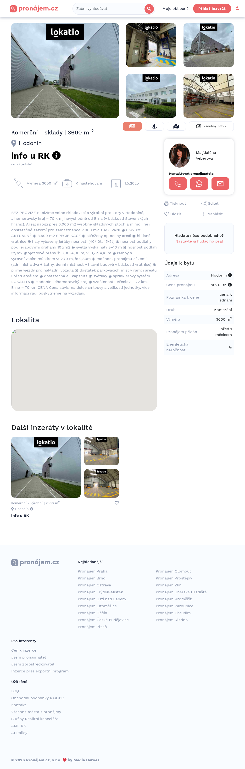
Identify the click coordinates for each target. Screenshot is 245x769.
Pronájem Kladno (172, 620)
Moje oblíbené (175, 8)
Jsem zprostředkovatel (32, 664)
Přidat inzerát (212, 8)
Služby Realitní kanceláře (34, 719)
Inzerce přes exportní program (40, 671)
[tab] (132, 126)
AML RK (18, 725)
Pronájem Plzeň (92, 626)
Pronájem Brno (92, 578)
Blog (15, 691)
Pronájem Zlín (169, 585)
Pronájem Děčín (92, 613)
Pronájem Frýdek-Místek (100, 592)
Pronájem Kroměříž (174, 599)
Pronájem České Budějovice (103, 620)
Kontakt (18, 705)
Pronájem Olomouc (174, 571)
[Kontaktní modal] (220, 183)
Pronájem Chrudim (173, 613)
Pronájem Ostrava (94, 585)
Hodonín (30, 143)
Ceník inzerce (23, 650)
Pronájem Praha (92, 571)
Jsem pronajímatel (28, 657)
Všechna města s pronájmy (36, 712)
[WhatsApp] (199, 183)
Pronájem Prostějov (174, 578)
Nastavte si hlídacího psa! (199, 241)
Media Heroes (86, 760)
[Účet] (237, 8)
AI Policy (19, 732)
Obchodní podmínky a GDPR (37, 698)
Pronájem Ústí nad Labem (102, 599)
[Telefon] (178, 183)
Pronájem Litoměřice (97, 606)
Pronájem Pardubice (174, 606)
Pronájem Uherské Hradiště (181, 592)
